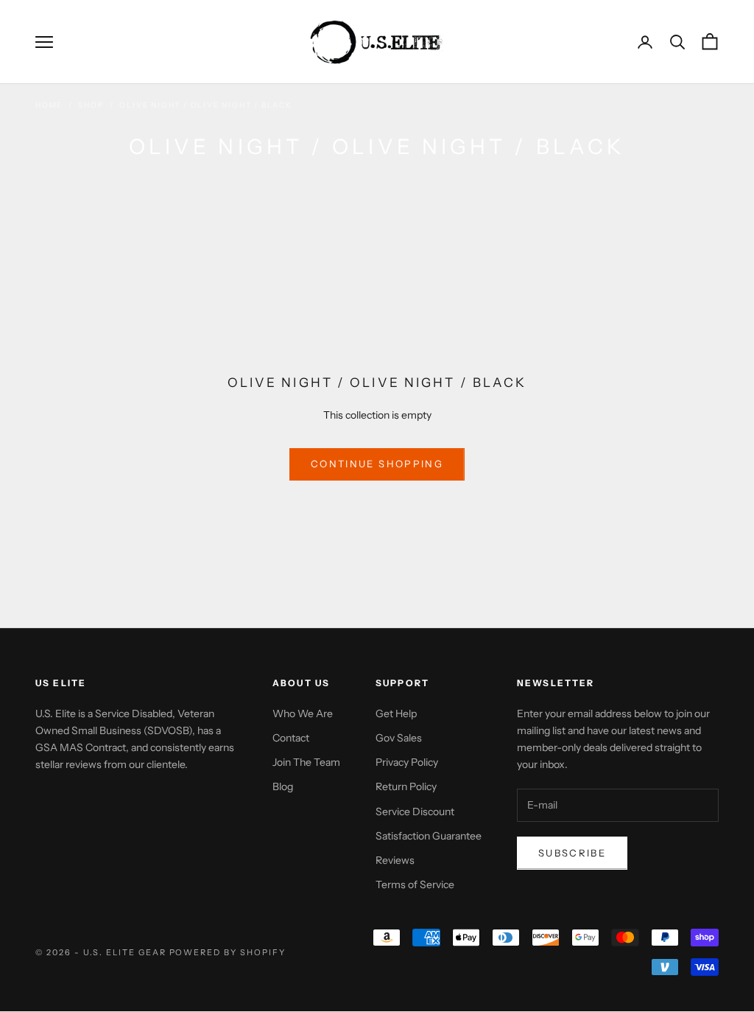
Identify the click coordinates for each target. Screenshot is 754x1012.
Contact (290, 737)
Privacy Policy (407, 762)
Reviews (395, 860)
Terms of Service (415, 884)
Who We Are (302, 713)
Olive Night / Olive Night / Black (205, 105)
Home (49, 105)
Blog (282, 786)
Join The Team (306, 762)
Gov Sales (399, 737)
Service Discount (415, 811)
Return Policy (406, 786)
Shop (91, 105)
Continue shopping (377, 464)
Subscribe (572, 853)
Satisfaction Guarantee (429, 835)
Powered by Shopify (227, 952)
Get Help (396, 713)
